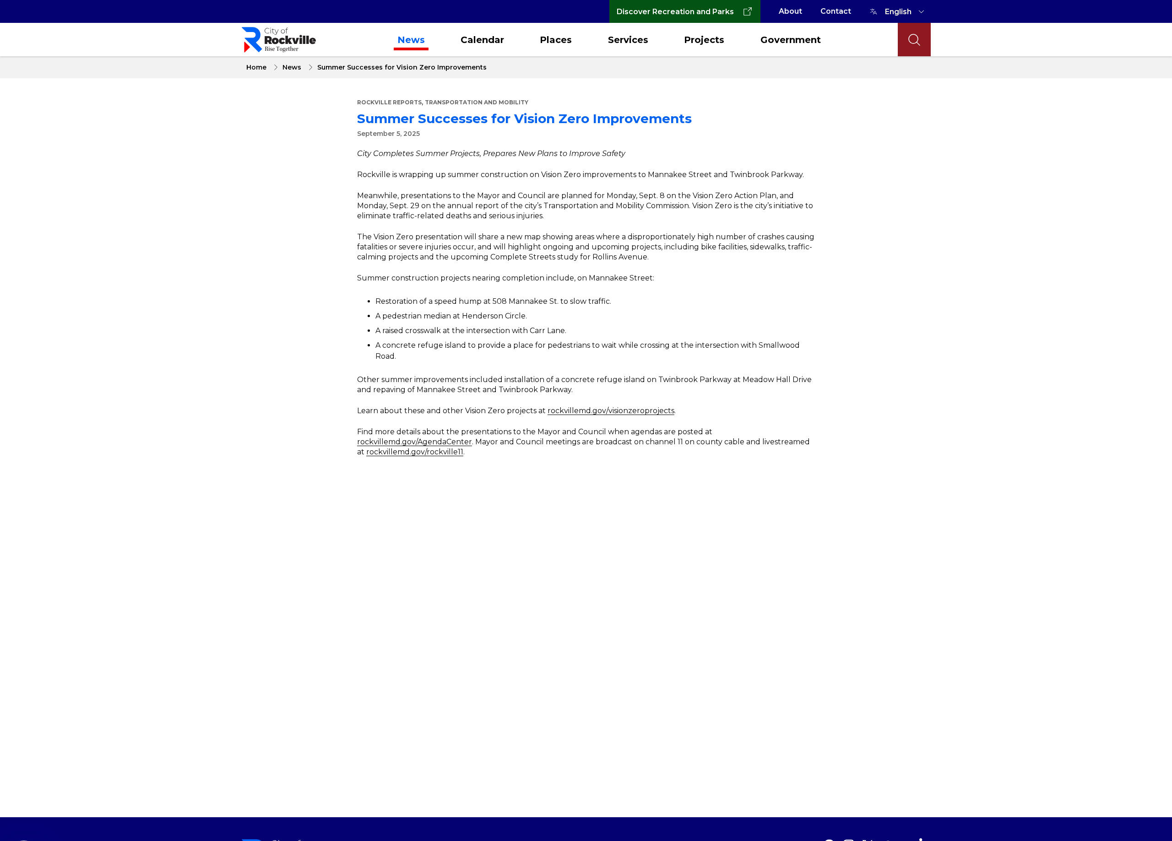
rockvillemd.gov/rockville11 (414, 451)
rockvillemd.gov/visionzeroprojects (611, 410)
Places (556, 39)
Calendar (482, 39)
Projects (704, 39)
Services (628, 39)
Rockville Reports (389, 102)
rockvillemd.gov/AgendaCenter (414, 441)
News (411, 39)
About (790, 11)
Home (256, 67)
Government (790, 39)
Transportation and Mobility (476, 102)
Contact (835, 11)
